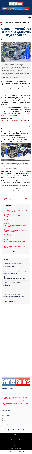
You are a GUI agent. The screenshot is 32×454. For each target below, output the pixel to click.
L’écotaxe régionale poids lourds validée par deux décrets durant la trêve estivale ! (14, 242)
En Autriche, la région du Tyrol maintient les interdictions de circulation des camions (13, 216)
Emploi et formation (6, 415)
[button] (29, 17)
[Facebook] (8, 429)
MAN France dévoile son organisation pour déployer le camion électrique (15, 226)
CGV (16, 437)
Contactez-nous (5, 413)
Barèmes (3, 420)
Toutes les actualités (6, 410)
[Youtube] (18, 429)
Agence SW (13, 451)
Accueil (1, 22)
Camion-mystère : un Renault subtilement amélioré (15, 221)
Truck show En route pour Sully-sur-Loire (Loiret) (14, 278)
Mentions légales (16, 448)
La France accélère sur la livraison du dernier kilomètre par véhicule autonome (15, 236)
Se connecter (16, 12)
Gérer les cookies (16, 440)
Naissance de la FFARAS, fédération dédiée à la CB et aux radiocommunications (15, 231)
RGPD (16, 445)
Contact (16, 434)
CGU (16, 442)
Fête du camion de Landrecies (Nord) (11, 290)
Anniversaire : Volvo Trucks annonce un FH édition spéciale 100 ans (15, 247)
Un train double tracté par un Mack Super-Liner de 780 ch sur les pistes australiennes (15, 211)
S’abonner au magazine (7, 407)
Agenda (3, 418)
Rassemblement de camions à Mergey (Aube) (13, 296)
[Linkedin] (13, 429)
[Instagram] (23, 429)
